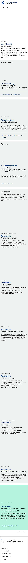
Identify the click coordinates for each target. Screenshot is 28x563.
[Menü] (3, 7)
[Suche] (7, 7)
